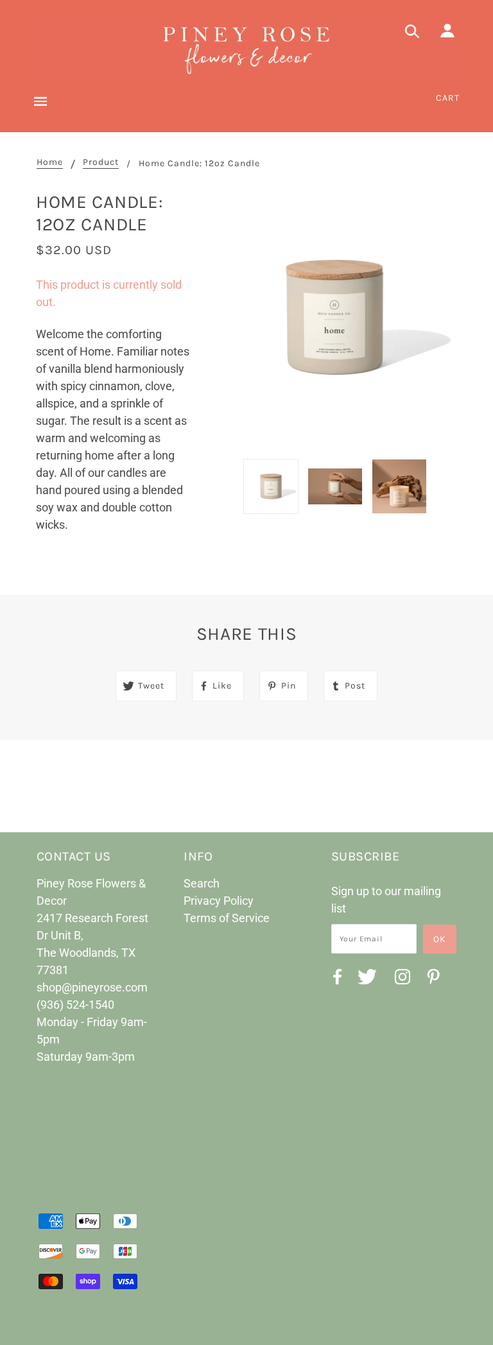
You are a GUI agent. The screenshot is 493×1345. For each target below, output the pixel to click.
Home (50, 162)
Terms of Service (227, 918)
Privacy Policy (219, 900)
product (101, 162)
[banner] (246, 48)
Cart (448, 97)
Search (202, 883)
